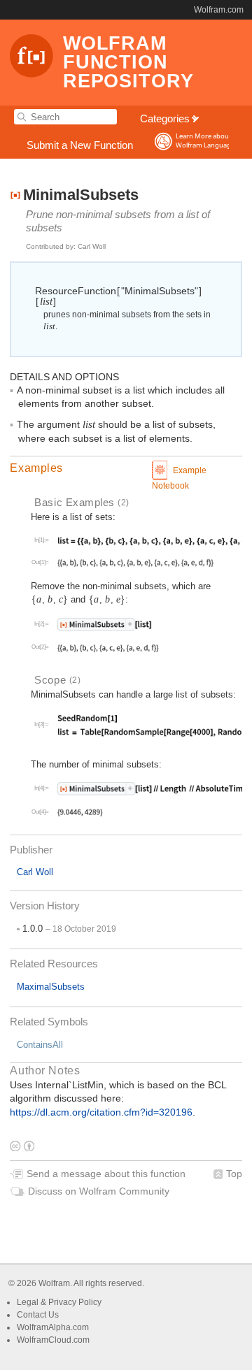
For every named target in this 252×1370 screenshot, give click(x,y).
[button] (125, 468)
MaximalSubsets (51, 986)
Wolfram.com (219, 10)
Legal (29, 1302)
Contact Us (38, 1315)
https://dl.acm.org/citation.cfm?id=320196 (101, 1112)
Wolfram (54, 1283)
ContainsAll (40, 1044)
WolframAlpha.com (53, 1327)
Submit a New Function (80, 145)
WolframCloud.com (53, 1340)
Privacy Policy (75, 1302)
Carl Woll (35, 872)
